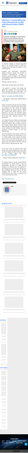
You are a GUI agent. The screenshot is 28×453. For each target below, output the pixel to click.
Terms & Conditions (22, 441)
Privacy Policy (5, 442)
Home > (5, 12)
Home (3, 441)
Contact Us (12, 442)
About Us (8, 441)
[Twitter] (7, 34)
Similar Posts (7, 203)
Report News (22, 3)
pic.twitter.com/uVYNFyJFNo (9, 155)
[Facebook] (5, 34)
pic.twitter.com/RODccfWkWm (15, 96)
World (3, 320)
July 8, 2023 (5, 100)
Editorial (4, 368)
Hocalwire (26, 451)
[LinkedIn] (9, 34)
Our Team (14, 441)
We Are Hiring (19, 442)
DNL (12, 186)
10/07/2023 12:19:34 (9, 178)
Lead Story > (10, 12)
